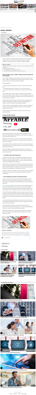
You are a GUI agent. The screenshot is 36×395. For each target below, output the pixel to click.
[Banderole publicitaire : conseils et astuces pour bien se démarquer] (9, 256)
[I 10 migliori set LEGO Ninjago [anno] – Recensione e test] (13, 6)
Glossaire (11, 393)
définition (5, 185)
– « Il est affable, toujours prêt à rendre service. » (11, 69)
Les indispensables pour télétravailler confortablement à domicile (11, 387)
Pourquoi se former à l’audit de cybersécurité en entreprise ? (26, 276)
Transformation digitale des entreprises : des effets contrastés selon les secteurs (13, 370)
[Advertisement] (18, 19)
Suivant (35, 7)
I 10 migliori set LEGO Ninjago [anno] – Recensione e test (13, 9)
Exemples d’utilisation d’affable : (8, 68)
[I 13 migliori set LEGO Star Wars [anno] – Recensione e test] (4, 6)
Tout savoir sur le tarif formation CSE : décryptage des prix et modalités (7, 276)
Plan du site (15, 393)
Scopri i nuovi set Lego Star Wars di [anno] (22, 9)
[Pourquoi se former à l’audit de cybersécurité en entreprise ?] (27, 269)
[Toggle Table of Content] (32, 64)
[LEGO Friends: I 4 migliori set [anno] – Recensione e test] (31, 6)
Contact (19, 393)
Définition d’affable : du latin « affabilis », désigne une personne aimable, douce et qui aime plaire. (18, 66)
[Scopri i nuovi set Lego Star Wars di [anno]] (22, 6)
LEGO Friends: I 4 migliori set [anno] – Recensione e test (31, 9)
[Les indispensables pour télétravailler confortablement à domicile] (18, 379)
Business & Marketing (4, 260)
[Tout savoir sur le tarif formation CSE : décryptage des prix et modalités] (9, 269)
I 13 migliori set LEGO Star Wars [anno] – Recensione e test (3, 10)
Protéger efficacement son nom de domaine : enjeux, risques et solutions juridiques (26, 262)
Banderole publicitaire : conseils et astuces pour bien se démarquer (8, 262)
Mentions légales (24, 393)
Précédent (0, 7)
